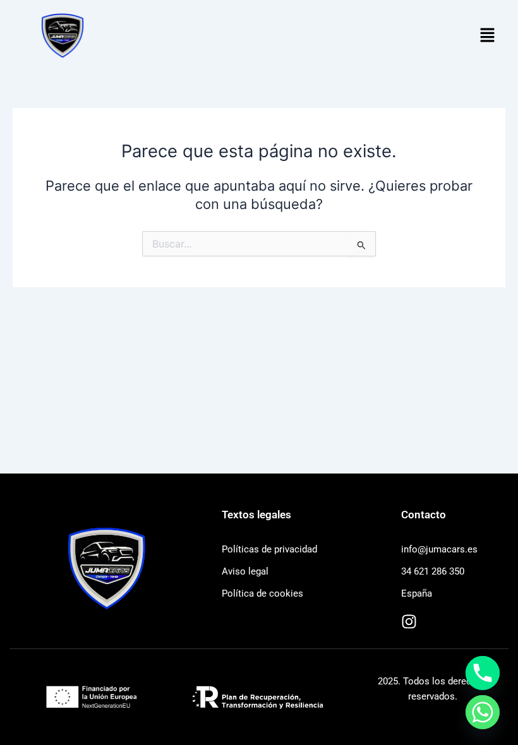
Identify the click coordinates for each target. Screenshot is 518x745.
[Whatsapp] (483, 712)
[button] (487, 35)
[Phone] (483, 673)
